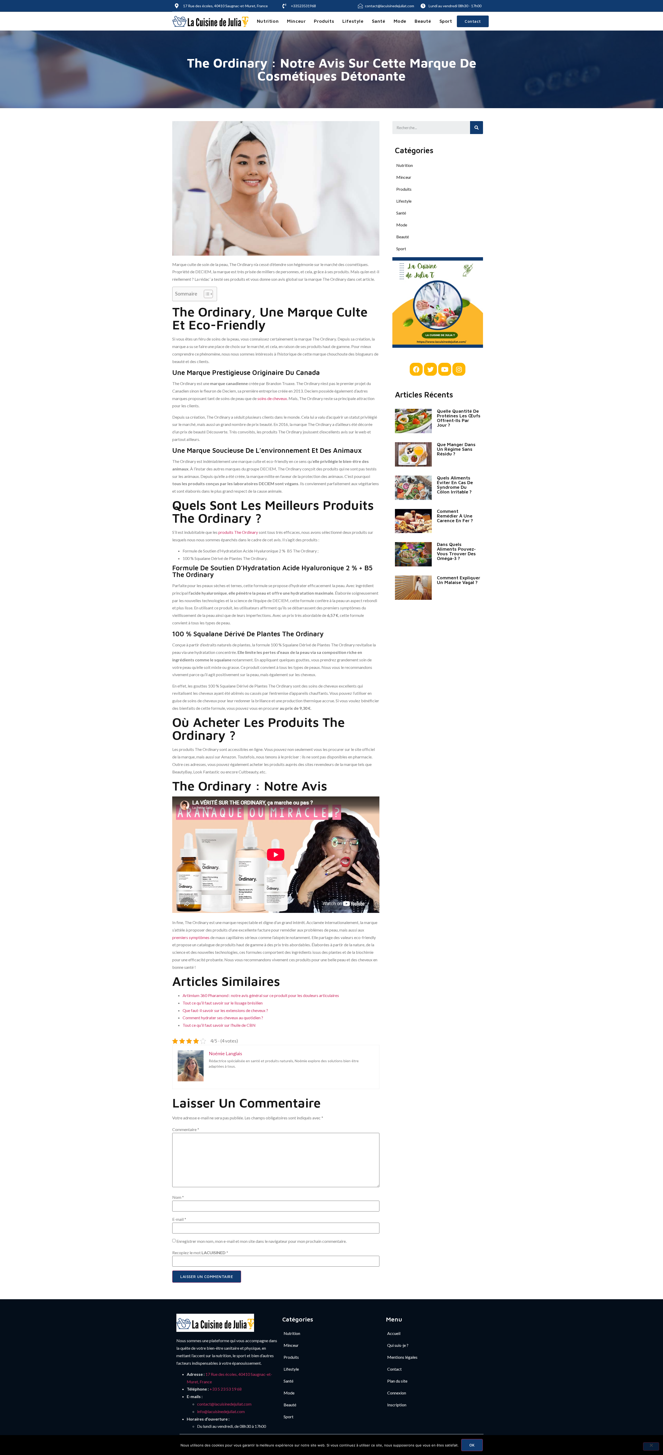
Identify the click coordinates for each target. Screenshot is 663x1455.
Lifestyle (352, 21)
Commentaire (185, 1129)
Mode (400, 21)
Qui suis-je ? (397, 1345)
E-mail (179, 1219)
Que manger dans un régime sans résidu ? (456, 449)
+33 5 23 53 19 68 (226, 1388)
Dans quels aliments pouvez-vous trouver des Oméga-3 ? (456, 551)
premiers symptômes (191, 937)
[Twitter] (430, 369)
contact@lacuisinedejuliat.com (224, 1403)
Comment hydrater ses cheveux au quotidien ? (223, 1017)
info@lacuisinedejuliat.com (221, 1411)
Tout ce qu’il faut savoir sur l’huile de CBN (219, 1025)
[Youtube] (444, 369)
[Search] (476, 127)
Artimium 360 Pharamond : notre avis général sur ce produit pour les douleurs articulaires (261, 995)
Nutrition (268, 21)
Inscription (396, 1404)
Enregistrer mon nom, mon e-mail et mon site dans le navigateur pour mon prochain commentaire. (261, 1241)
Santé (378, 21)
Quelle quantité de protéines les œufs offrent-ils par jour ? (458, 418)
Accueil (393, 1333)
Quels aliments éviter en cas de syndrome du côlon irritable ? (455, 484)
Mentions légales (402, 1357)
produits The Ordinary (238, 532)
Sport (445, 21)
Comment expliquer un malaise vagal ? (458, 580)
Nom (178, 1197)
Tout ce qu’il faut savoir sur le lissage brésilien (223, 1002)
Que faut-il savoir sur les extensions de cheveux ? (225, 1010)
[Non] (651, 1446)
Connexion (396, 1392)
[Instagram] (458, 369)
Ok (472, 1445)
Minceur (296, 21)
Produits (324, 21)
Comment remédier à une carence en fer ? (455, 515)
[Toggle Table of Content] (206, 294)
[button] (473, 21)
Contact (394, 1369)
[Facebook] (416, 369)
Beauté (423, 21)
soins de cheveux (272, 398)
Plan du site (397, 1380)
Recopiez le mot (200, 1253)
